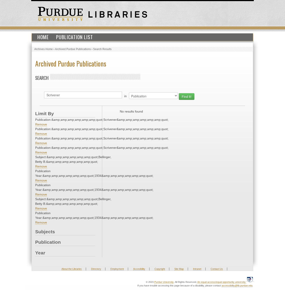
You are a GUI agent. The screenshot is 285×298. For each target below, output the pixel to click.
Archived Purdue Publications (73, 49)
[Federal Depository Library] (250, 279)
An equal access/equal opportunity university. (221, 282)
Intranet (197, 269)
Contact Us (217, 269)
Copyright (160, 269)
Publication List (74, 36)
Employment (117, 269)
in (125, 96)
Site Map (179, 269)
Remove (41, 124)
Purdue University (163, 282)
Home (43, 36)
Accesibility (139, 269)
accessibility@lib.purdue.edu (237, 285)
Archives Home (43, 49)
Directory (96, 269)
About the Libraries (71, 269)
